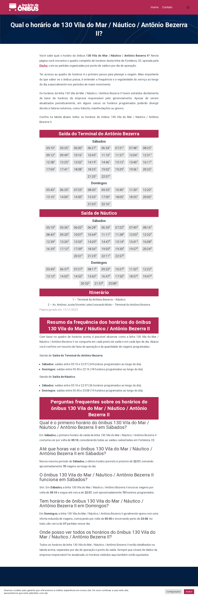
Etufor (43, 65)
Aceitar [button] (189, 591)
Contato (167, 7)
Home (155, 7)
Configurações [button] (173, 591)
